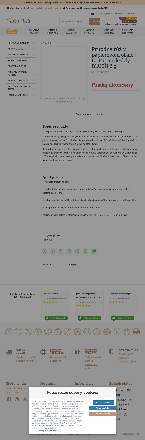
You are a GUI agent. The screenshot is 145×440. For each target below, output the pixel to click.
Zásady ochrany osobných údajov (44, 431)
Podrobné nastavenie (103, 414)
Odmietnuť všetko (103, 402)
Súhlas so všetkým (103, 408)
